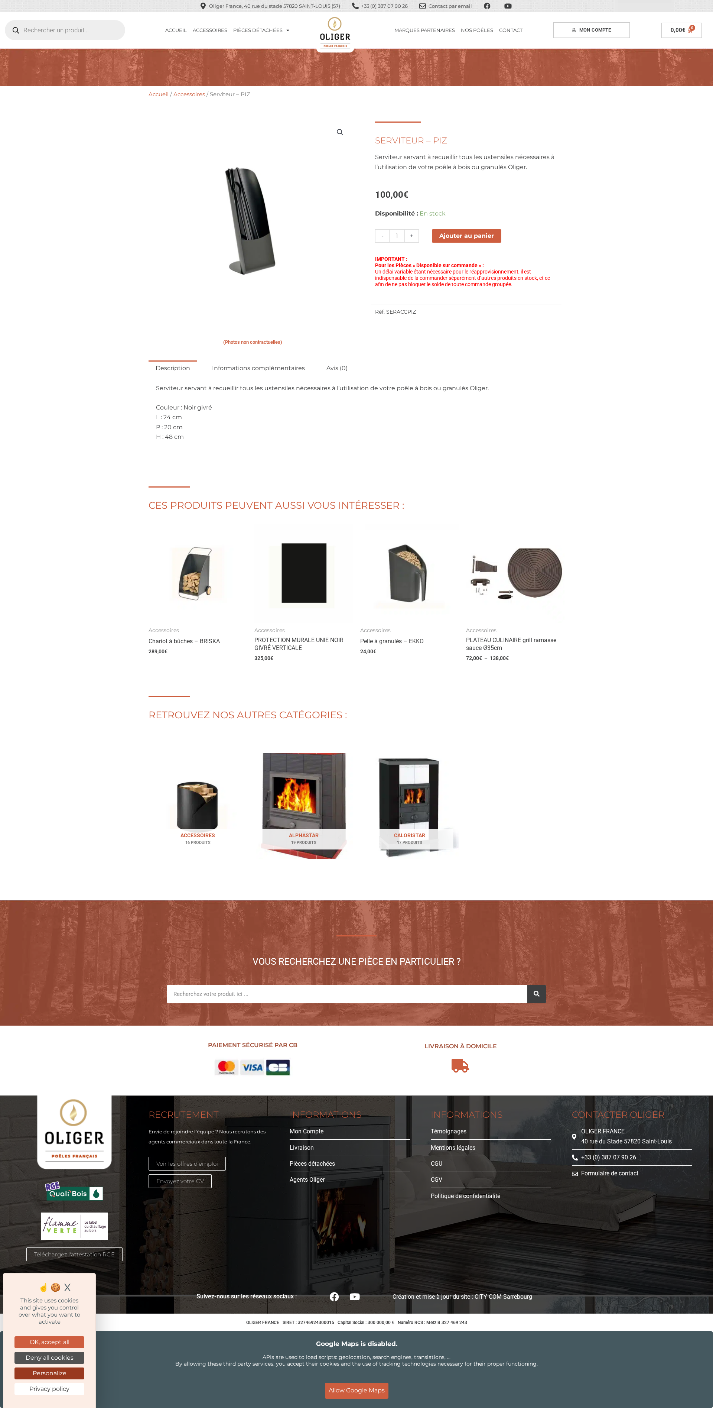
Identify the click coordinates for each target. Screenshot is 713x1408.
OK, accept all (49, 1342)
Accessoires (210, 30)
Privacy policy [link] (49, 1388)
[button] (340, 132)
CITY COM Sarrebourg (503, 1296)
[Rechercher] (536, 994)
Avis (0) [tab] (337, 368)
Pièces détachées (258, 30)
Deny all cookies (50, 1357)
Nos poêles (477, 30)
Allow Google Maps (357, 1390)
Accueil (176, 30)
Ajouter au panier (466, 235)
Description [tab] (173, 368)
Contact (510, 30)
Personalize (49, 1373)
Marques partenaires (424, 30)
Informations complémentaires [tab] (258, 368)
